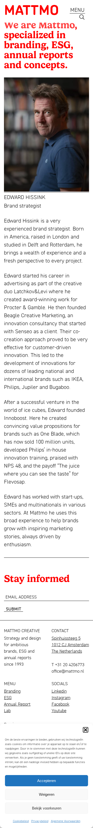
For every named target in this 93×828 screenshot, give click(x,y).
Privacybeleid (39, 821)
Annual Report (17, 704)
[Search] (82, 18)
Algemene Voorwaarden (65, 821)
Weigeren (46, 794)
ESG (8, 697)
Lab (7, 710)
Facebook (60, 704)
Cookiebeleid (21, 821)
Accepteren (46, 781)
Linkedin (59, 691)
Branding (12, 691)
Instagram (61, 697)
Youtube (59, 710)
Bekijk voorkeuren (46, 808)
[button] (85, 729)
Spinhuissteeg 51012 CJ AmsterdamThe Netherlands (70, 644)
